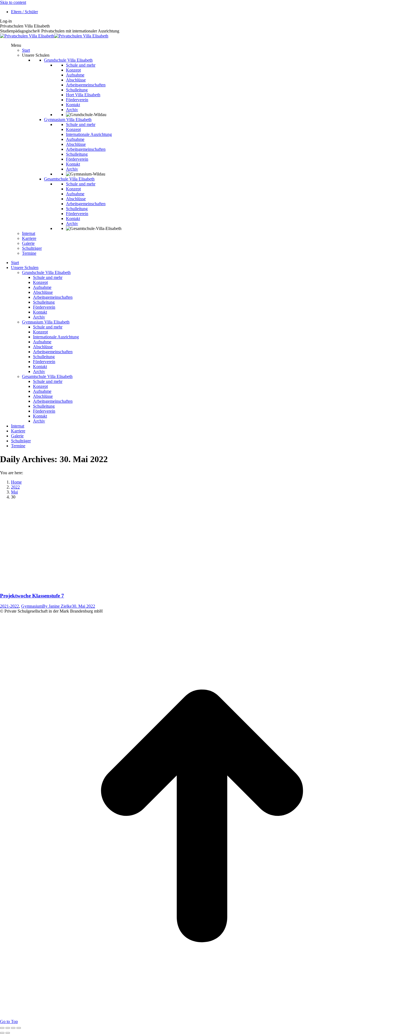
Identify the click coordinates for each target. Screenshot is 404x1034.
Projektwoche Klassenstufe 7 (32, 596)
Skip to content (13, 2)
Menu (16, 45)
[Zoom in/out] (18, 1028)
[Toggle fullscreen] (13, 1028)
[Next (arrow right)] (7, 1033)
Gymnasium (31, 606)
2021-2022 (9, 606)
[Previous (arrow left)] (2, 1033)
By (57, 606)
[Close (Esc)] (2, 1028)
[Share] (7, 1028)
